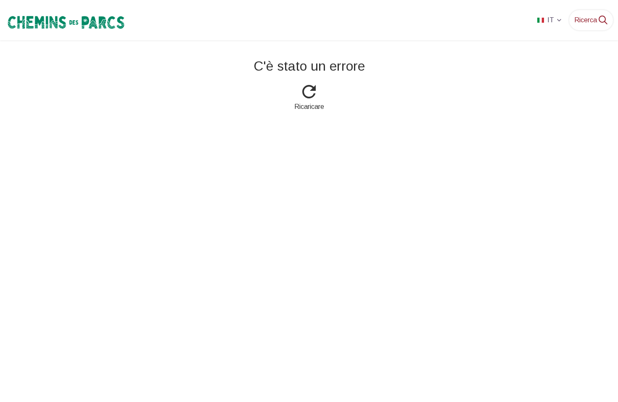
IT (550, 20)
